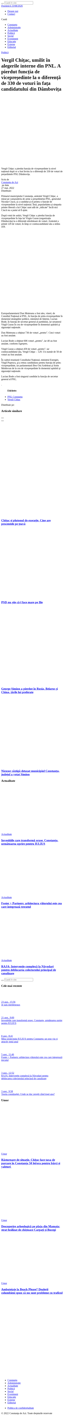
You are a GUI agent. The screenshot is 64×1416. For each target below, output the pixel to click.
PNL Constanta (15, 396)
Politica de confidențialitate (20, 1408)
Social (10, 36)
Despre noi (12, 11)
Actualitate (12, 30)
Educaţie (11, 41)
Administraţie (14, 27)
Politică (11, 33)
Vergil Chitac (13, 399)
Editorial (11, 47)
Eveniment (12, 38)
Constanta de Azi (9, 182)
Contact (11, 14)
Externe (11, 44)
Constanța (12, 24)
